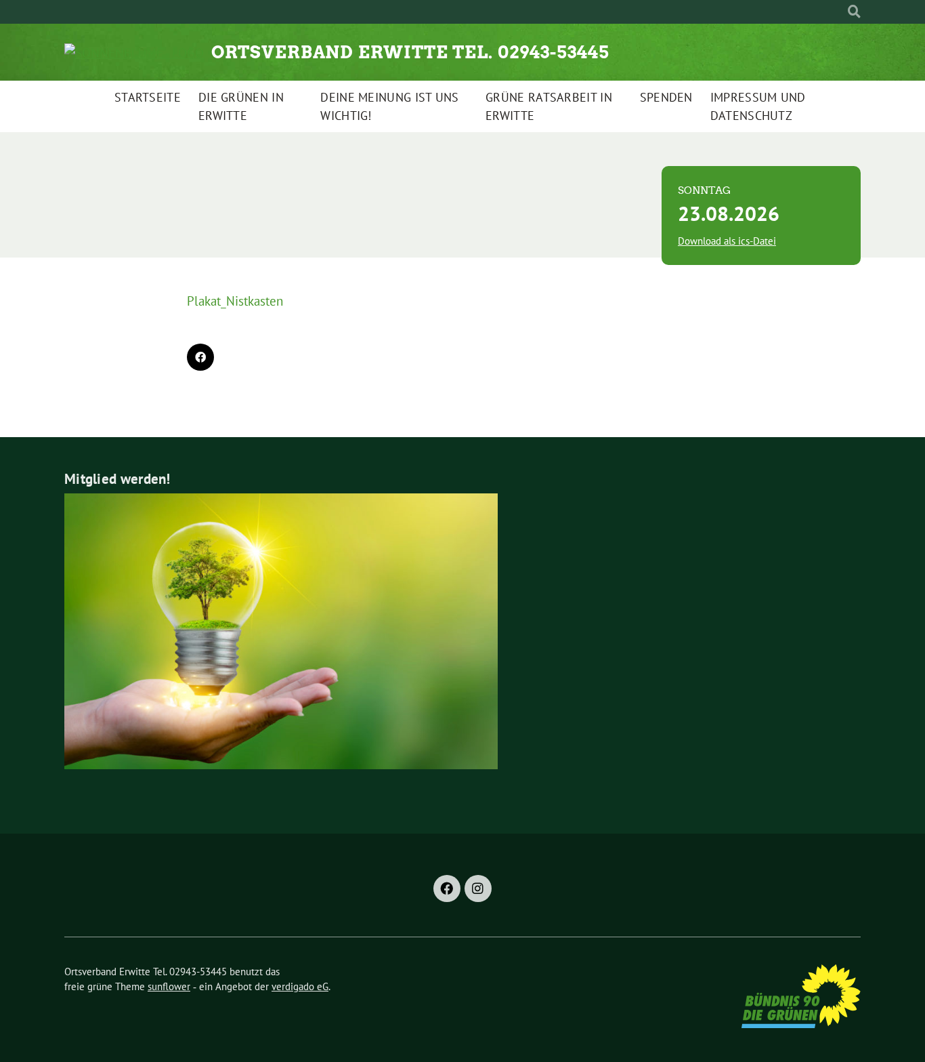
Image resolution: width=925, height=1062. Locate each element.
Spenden (666, 97)
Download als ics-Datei (727, 240)
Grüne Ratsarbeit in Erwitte (549, 106)
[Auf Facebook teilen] (200, 357)
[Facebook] (446, 888)
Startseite (147, 97)
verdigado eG (300, 986)
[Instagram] (478, 888)
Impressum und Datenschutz (758, 106)
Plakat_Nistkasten (235, 301)
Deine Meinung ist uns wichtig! (389, 106)
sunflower (169, 986)
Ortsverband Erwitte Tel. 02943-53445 (410, 52)
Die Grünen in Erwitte (241, 106)
